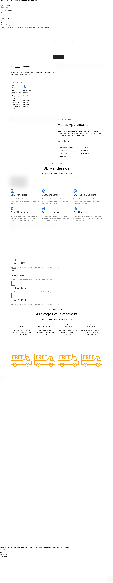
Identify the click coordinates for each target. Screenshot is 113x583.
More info (2, 550)
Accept (9, 550)
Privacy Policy (61, 381)
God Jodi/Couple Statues (36, 381)
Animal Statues (34, 392)
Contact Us (60, 392)
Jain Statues (33, 389)
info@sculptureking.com (91, 385)
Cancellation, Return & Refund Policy (67, 384)
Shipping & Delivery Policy (64, 389)
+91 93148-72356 (89, 388)
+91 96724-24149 (89, 391)
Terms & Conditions (62, 387)
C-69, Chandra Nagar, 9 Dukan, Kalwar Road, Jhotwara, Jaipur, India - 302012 (97, 382)
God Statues (33, 384)
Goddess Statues (34, 387)
